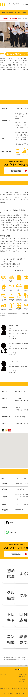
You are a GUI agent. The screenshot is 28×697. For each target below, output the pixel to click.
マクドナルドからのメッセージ (14, 4)
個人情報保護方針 (15, 688)
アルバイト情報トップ (4, 674)
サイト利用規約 (24, 688)
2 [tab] (23, 50)
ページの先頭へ (13, 669)
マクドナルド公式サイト (5, 688)
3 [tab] (25, 50)
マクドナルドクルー (8, 18)
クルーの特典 (22, 679)
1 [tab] (21, 50)
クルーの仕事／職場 (23, 676)
